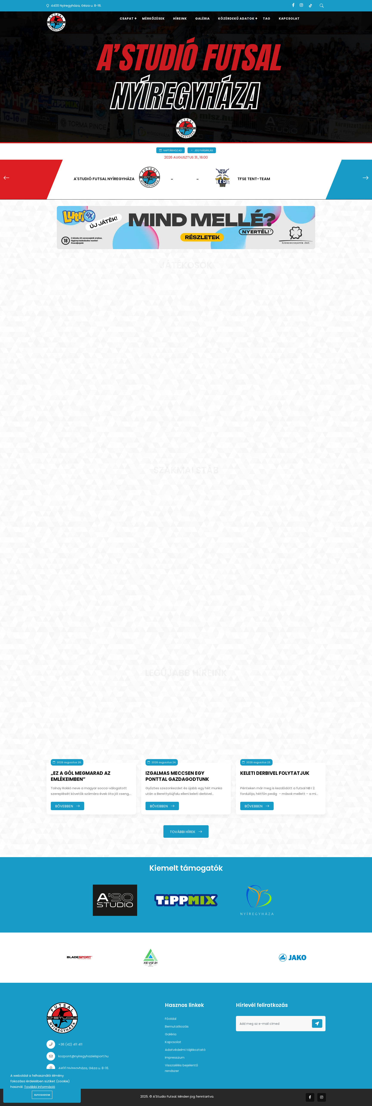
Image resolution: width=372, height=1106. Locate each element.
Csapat (127, 18)
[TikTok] (310, 5)
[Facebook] (293, 5)
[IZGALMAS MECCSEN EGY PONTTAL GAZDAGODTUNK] (186, 728)
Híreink (180, 18)
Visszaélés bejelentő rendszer (181, 1068)
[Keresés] (322, 5)
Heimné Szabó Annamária (177, 627)
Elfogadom (42, 1095)
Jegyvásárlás (203, 150)
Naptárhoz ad (172, 150)
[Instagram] (301, 5)
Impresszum (174, 1057)
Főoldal (170, 1018)
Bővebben (64, 806)
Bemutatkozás (177, 1026)
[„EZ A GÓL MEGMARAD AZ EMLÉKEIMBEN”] (91, 728)
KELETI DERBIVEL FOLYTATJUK (274, 773)
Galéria (202, 18)
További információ (39, 1086)
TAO (266, 18)
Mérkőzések (153, 18)
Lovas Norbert (86, 625)
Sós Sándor (269, 420)
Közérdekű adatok (236, 18)
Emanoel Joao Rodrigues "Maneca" (92, 422)
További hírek (183, 831)
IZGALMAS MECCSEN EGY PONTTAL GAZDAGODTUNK (177, 776)
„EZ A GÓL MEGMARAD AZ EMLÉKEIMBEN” (80, 776)
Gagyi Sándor (178, 420)
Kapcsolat (289, 18)
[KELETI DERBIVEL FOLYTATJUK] (281, 728)
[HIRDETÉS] (186, 227)
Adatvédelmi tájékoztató (185, 1049)
